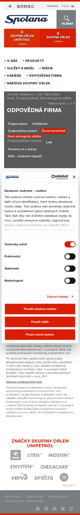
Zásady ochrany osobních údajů (24, 501)
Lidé (49, 142)
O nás (12, 61)
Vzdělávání (40, 124)
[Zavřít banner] (74, 177)
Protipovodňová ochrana (24, 140)
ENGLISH (65, 5)
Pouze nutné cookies (40, 334)
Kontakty (52, 5)
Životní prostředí (26, 98)
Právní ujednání (58, 496)
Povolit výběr (40, 321)
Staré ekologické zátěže (24, 136)
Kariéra (14, 76)
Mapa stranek (34, 496)
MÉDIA (47, 68)
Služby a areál (20, 68)
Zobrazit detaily (57, 296)
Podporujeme (17, 124)
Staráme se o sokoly (22, 149)
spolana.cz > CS (30, 94)
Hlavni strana (13, 496)
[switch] (70, 256)
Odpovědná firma (45, 76)
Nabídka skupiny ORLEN (28, 83)
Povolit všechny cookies (40, 309)
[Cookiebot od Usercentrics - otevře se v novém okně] (51, 177)
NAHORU (68, 485)
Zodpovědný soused (22, 131)
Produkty (34, 61)
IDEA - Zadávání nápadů (25, 156)
